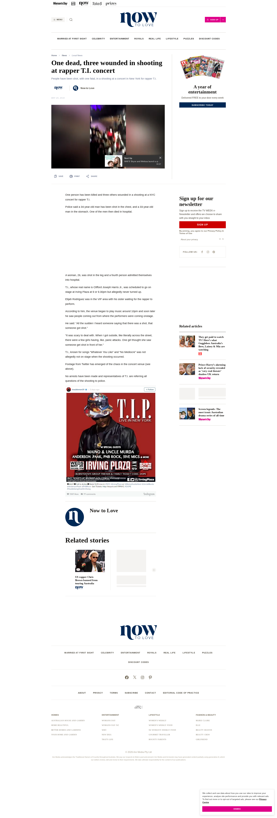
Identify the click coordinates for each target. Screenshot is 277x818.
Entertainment (119, 39)
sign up (202, 224)
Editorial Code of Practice (181, 693)
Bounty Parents (157, 739)
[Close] (160, 157)
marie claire (203, 721)
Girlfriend (202, 739)
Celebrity (98, 39)
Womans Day (109, 721)
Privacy (98, 693)
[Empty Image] (187, 394)
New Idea (107, 735)
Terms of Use (185, 233)
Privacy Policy (215, 231)
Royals (139, 39)
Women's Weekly (157, 721)
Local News (77, 55)
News (64, 55)
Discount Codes (209, 39)
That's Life (107, 739)
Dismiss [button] (237, 809)
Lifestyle (172, 39)
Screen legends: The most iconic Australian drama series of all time (211, 412)
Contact (150, 693)
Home (54, 55)
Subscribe (131, 693)
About (82, 693)
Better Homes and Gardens (66, 730)
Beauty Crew (203, 735)
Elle (198, 725)
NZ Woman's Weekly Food (162, 730)
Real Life (155, 39)
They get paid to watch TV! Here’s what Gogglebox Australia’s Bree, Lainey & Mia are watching (211, 343)
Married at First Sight (72, 39)
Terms (114, 693)
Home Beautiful (60, 725)
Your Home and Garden (64, 735)
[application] (108, 137)
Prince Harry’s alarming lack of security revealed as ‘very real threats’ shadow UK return (212, 369)
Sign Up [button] (214, 20)
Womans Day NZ (110, 725)
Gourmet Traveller (159, 735)
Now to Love (87, 88)
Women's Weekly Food (160, 725)
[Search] (71, 19)
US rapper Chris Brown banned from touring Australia (86, 580)
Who (104, 730)
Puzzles (189, 39)
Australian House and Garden (68, 721)
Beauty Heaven (204, 730)
